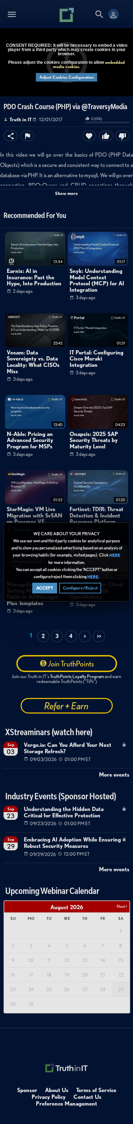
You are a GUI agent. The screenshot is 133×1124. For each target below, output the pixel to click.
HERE (114, 555)
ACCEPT (44, 588)
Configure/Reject (80, 588)
